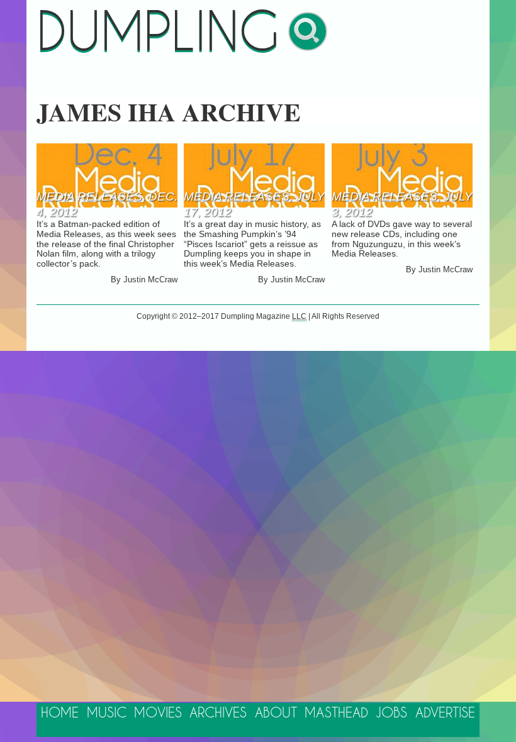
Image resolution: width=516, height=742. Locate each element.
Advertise (445, 713)
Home (60, 713)
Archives (218, 713)
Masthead (336, 713)
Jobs (391, 713)
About (276, 713)
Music (106, 713)
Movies (158, 713)
